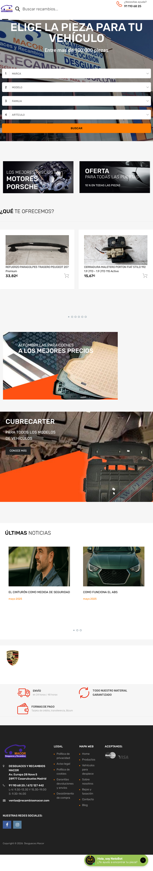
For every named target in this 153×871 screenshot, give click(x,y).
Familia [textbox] (17, 101)
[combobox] (76, 73)
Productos (88, 759)
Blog (85, 805)
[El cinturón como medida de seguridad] (39, 566)
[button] (68, 316)
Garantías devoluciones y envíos (65, 783)
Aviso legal (63, 763)
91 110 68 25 (132, 6)
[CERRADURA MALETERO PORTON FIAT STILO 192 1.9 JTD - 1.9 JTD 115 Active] (115, 250)
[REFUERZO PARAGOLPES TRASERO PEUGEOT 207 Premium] (37, 250)
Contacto (88, 799)
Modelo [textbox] (17, 87)
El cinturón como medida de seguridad (39, 592)
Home (86, 753)
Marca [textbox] (16, 73)
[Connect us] (7, 824)
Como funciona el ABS (100, 592)
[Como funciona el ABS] (113, 566)
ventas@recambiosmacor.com (29, 800)
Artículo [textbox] (18, 114)
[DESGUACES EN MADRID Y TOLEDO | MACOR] (6, 8)
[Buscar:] (77, 9)
